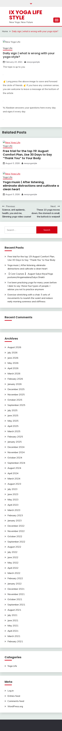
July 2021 (12, 615)
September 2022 (16, 541)
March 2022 (13, 573)
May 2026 (12, 363)
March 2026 (13, 373)
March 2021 (13, 636)
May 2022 (12, 562)
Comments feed (15, 701)
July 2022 (12, 552)
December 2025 (16, 389)
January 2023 (14, 520)
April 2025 (12, 426)
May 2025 (12, 420)
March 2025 (13, 431)
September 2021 (16, 604)
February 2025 (15, 436)
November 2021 (16, 594)
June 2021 (12, 620)
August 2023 (14, 483)
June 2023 (12, 494)
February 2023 (15, 515)
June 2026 (12, 357)
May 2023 (12, 499)
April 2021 (12, 630)
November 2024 (16, 452)
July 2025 (12, 410)
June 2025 (12, 415)
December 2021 (16, 588)
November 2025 (16, 394)
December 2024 (16, 447)
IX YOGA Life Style (25, 15)
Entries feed (13, 695)
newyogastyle (33, 62)
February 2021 (15, 641)
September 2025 (16, 405)
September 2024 (16, 462)
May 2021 (12, 625)
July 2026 (12, 352)
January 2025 (14, 441)
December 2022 (16, 525)
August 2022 (14, 546)
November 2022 (16, 531)
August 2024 (14, 468)
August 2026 (14, 347)
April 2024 (12, 473)
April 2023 (12, 504)
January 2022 (14, 583)
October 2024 (14, 457)
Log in (10, 690)
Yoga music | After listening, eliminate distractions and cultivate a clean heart (31, 185)
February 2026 (15, 378)
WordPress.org (15, 706)
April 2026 (12, 368)
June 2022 (12, 557)
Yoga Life (7, 48)
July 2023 (12, 489)
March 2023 (13, 510)
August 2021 (14, 609)
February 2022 (15, 578)
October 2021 (14, 599)
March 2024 (13, 478)
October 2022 (14, 536)
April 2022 (12, 567)
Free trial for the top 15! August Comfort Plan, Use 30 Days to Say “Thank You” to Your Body (27, 154)
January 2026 (14, 384)
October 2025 (14, 399)
